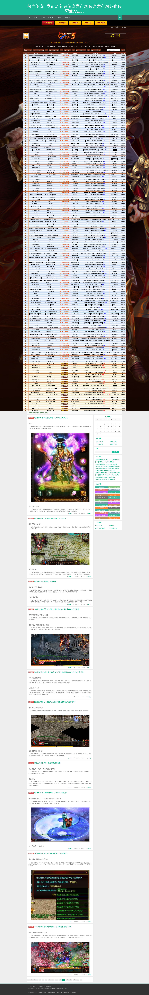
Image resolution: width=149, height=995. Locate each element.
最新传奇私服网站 (114, 505)
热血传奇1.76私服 (101, 497)
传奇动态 (50, 17)
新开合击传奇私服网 (102, 492)
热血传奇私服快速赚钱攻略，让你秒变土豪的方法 (51, 418)
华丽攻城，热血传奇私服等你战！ (105, 462)
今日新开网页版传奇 (115, 500)
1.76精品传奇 (98, 525)
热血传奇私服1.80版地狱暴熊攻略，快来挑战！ (50, 518)
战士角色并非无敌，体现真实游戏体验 (47, 763)
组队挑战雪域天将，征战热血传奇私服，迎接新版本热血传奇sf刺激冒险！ (59, 672)
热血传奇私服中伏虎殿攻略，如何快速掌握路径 (50, 793)
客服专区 (44, 986)
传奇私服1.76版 (101, 515)
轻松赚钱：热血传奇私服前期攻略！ (105, 477)
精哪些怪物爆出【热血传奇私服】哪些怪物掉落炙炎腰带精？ (55, 702)
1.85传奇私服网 (101, 513)
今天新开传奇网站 (101, 487)
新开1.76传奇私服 (114, 502)
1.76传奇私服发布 (114, 510)
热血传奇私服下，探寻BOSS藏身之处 (106, 464)
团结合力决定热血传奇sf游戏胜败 (105, 470)
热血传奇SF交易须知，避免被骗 (45, 581)
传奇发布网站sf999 (100, 528)
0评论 (89, 513)
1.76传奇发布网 (113, 528)
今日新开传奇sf (101, 502)
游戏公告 (35, 986)
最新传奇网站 (100, 490)
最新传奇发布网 (114, 518)
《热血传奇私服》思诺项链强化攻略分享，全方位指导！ (110, 466)
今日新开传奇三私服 (102, 508)
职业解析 (67, 17)
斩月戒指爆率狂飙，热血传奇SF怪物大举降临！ (108, 472)
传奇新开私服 (113, 508)
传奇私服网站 (113, 497)
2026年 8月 (108, 417)
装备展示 (49, 986)
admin (70, 513)
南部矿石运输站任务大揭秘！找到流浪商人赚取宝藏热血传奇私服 (56, 609)
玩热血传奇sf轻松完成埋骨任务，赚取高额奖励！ (108, 475)
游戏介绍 (30, 986)
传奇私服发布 (113, 492)
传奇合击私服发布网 (115, 513)
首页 (29, 17)
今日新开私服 (113, 495)
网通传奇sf (99, 495)
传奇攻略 (59, 17)
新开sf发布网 (113, 515)
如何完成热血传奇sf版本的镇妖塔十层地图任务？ (51, 853)
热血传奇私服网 (101, 510)
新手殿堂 (42, 17)
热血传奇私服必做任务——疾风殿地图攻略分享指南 (109, 459)
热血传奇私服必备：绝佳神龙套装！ (105, 479)
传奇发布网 (111, 525)
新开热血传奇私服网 (115, 487)
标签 (35, 17)
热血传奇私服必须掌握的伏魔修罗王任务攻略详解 (109, 468)
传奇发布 (99, 518)
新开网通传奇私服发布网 (103, 505)
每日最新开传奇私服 (115, 490)
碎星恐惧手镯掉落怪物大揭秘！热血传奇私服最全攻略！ (53, 927)
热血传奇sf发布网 (62, 988)
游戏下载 (40, 986)
